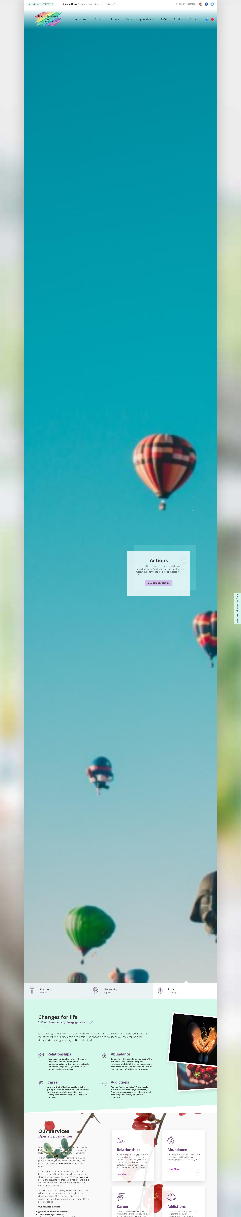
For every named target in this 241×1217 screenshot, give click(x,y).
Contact (194, 19)
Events (115, 19)
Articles (178, 19)
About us (80, 19)
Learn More (123, 1174)
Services (99, 19)
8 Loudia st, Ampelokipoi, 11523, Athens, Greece (99, 4)
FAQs (164, 19)
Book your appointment (140, 19)
